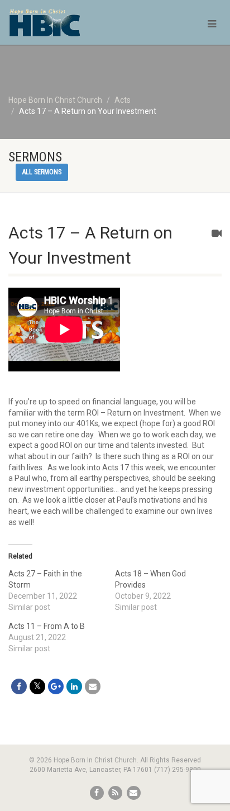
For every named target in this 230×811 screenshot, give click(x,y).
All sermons (41, 172)
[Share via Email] (92, 686)
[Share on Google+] (56, 686)
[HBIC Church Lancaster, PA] (76, 27)
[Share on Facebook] (19, 686)
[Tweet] (37, 686)
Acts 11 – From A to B (46, 626)
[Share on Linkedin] (74, 686)
